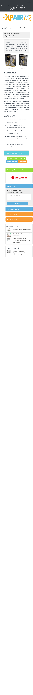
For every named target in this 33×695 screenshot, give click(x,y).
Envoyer (17, 203)
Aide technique (13, 161)
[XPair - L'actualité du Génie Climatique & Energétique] (16, 17)
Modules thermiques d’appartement (21, 27)
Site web (23, 161)
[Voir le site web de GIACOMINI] (19, 178)
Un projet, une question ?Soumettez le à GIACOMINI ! (15, 191)
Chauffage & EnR (6, 27)
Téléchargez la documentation (17, 158)
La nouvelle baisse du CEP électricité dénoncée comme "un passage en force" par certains (17, 7)
